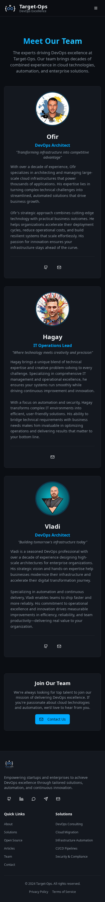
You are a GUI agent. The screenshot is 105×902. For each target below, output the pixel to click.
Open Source (13, 840)
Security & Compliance (72, 856)
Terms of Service (64, 892)
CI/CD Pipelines (66, 848)
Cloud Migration (67, 832)
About (8, 824)
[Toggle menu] (96, 8)
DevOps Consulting (69, 824)
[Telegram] (46, 798)
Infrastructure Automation (74, 840)
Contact (9, 864)
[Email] (59, 267)
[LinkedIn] (21, 798)
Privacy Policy (38, 892)
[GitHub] (46, 267)
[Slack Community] (34, 798)
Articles (9, 848)
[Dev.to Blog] (58, 798)
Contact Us (56, 719)
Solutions (10, 832)
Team (8, 856)
